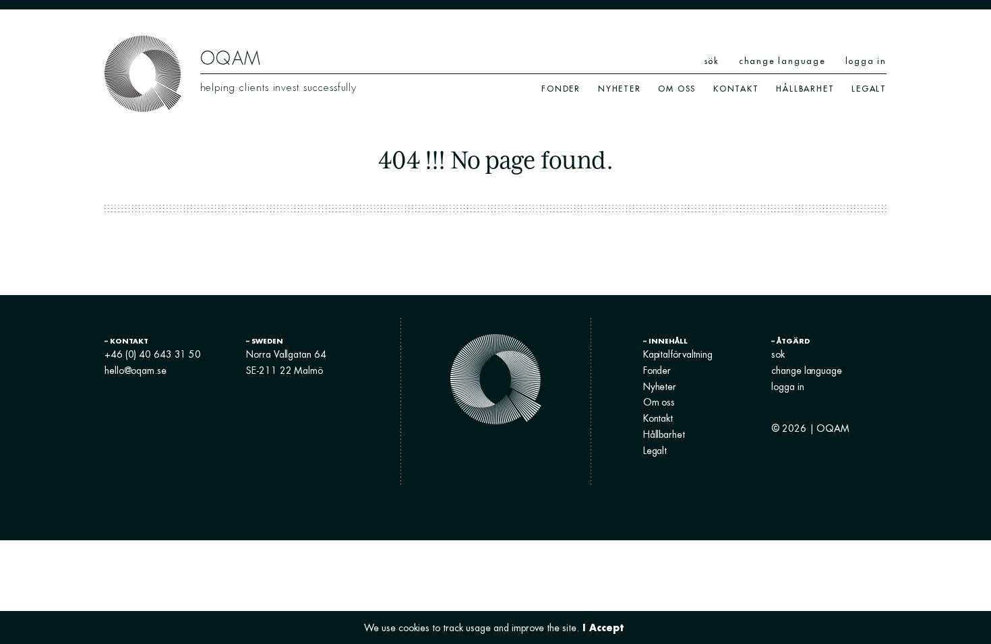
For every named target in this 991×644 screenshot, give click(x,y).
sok (778, 354)
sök (711, 61)
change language (782, 61)
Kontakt (736, 89)
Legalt (869, 89)
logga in (866, 61)
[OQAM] (142, 73)
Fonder (560, 89)
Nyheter (619, 89)
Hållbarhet (805, 89)
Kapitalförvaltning (678, 354)
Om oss (677, 89)
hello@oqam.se (135, 370)
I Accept (603, 627)
